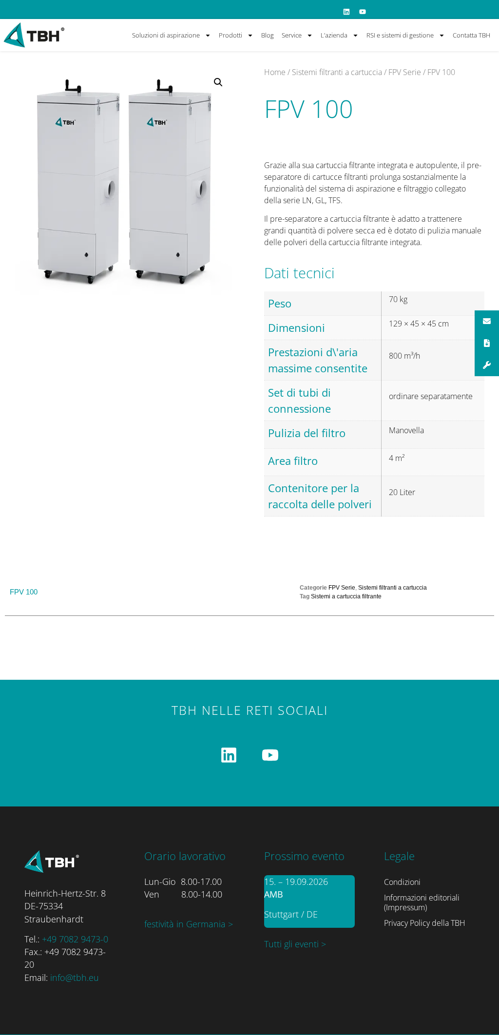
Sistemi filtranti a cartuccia (337, 72)
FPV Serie (404, 72)
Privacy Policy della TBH (424, 923)
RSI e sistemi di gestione (400, 35)
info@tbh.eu (74, 977)
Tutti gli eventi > (295, 944)
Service (292, 35)
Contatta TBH (471, 35)
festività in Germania (186, 924)
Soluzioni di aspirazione (166, 35)
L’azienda (334, 35)
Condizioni (402, 882)
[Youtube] (362, 12)
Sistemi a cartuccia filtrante (346, 596)
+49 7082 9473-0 (75, 939)
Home (275, 72)
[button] (218, 82)
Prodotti (230, 35)
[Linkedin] (346, 12)
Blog (267, 35)
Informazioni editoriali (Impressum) (422, 902)
